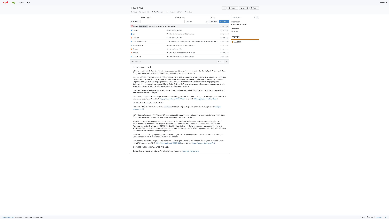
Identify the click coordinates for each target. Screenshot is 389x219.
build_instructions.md (140, 41)
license (135, 49)
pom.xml (136, 53)
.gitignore (136, 38)
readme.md (137, 56)
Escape (220, 61)
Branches (180, 17)
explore (21, 2)
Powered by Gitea (8, 217)
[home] (6, 2)
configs (135, 30)
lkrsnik (135, 8)
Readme (236, 29)
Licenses (379, 217)
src (134, 34)
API (386, 217)
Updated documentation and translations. (162, 26)
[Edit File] (226, 61)
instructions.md (138, 45)
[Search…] (257, 17)
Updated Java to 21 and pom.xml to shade (181, 53)
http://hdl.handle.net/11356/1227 (172, 99)
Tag (213, 17)
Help (28, 2)
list (141, 8)
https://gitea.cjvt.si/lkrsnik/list (205, 99)
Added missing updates (174, 30)
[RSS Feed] (224, 8)
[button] (231, 8)
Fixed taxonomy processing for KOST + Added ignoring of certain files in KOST (193, 41)
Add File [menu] (213, 21)
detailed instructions (191, 151)
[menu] (362, 217)
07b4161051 (143, 26)
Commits (147, 17)
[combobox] (196, 21)
